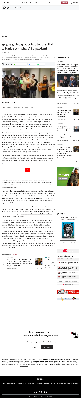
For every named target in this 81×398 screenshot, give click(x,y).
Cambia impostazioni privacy (35, 383)
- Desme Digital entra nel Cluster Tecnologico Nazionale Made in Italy (66, 256)
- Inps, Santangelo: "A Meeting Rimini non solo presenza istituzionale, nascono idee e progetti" (68, 263)
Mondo (5, 37)
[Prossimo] (53, 264)
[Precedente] (3, 264)
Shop (43, 2)
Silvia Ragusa (6, 52)
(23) (78, 160)
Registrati (47, 347)
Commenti (6, 102)
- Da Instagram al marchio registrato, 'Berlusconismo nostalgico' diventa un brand (67, 281)
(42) (78, 140)
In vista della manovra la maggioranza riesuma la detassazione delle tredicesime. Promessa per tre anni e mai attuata (64, 152)
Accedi (34, 347)
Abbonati (64, 2)
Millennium (31, 2)
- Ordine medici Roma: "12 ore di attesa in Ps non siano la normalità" (68, 259)
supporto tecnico (24, 366)
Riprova (41, 371)
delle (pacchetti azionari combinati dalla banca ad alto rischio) (29, 180)
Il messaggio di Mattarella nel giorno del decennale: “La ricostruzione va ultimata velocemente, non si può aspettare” (64, 132)
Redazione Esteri (12, 268)
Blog (27, 2)
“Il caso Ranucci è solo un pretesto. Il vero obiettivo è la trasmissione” (64, 113)
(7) (50, 267)
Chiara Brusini (61, 161)
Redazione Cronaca (63, 140)
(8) (41, 268)
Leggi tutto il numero (68, 242)
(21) (78, 119)
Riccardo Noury (49, 265)
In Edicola (23, 2)
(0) (78, 103)
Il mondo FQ (47, 2)
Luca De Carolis (62, 119)
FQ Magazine (38, 2)
